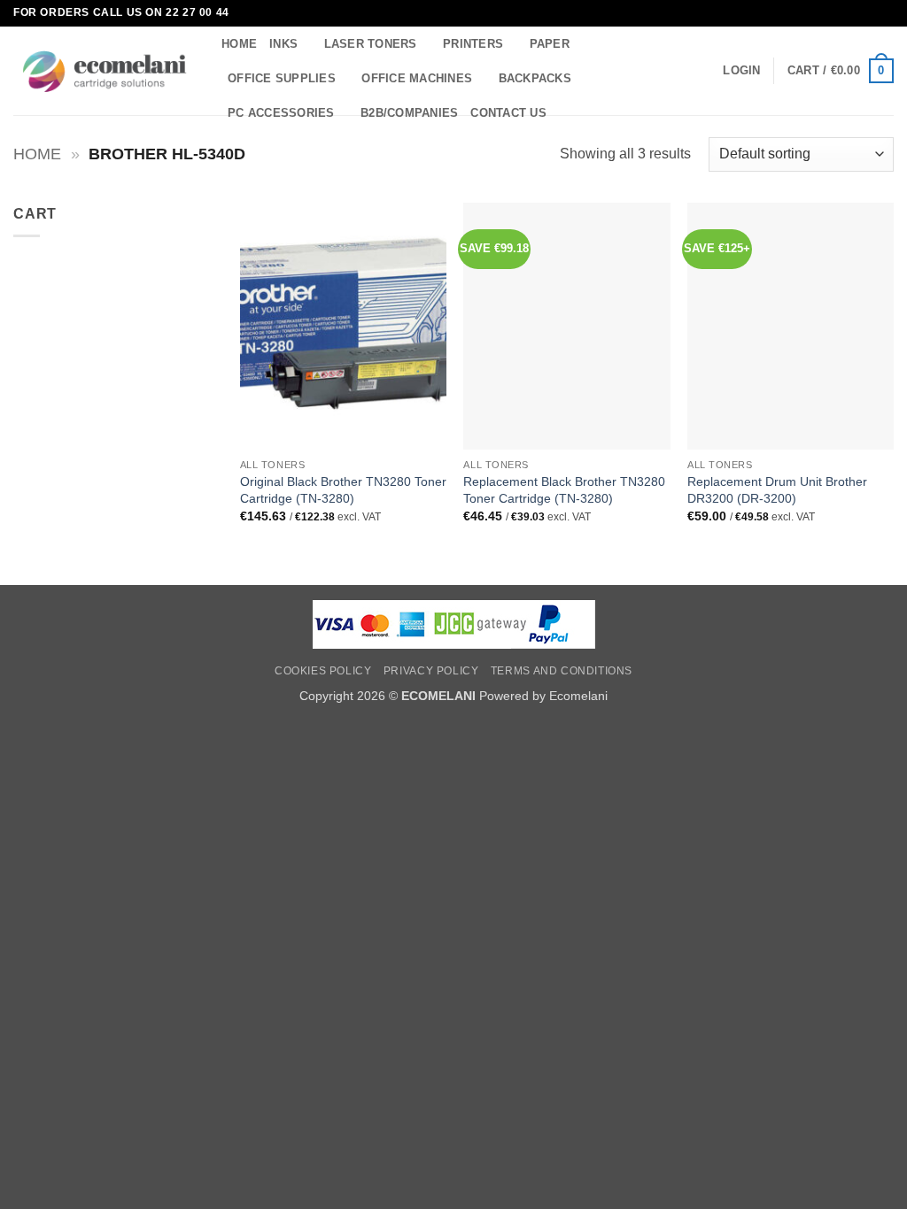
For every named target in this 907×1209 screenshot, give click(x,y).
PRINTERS (473, 43)
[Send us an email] (885, 13)
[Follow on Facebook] (868, 13)
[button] (741, 71)
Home (37, 153)
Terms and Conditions (561, 671)
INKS (283, 43)
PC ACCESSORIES (281, 112)
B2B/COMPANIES (409, 112)
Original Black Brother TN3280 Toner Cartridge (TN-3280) (343, 489)
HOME (239, 43)
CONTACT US (508, 112)
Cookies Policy (323, 671)
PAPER (550, 43)
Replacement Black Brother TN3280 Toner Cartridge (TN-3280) (564, 489)
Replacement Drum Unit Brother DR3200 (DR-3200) (777, 489)
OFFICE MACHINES (416, 78)
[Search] (565, 113)
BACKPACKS (535, 78)
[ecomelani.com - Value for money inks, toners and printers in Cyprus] (104, 71)
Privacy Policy (431, 671)
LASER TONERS (370, 43)
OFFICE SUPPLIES (282, 78)
